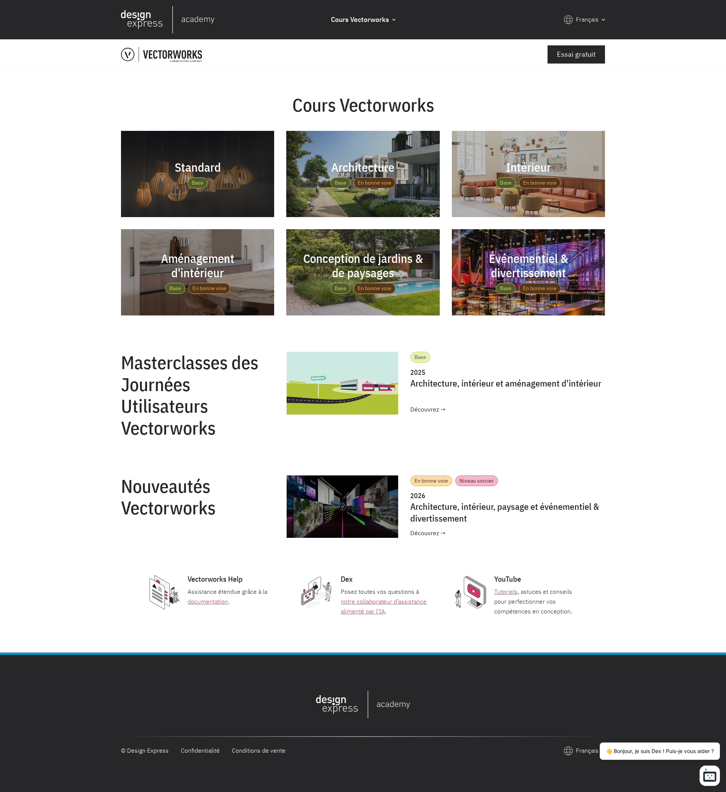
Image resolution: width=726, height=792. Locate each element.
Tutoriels (506, 591)
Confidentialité (200, 750)
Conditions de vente (258, 750)
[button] (363, 20)
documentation (208, 601)
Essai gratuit (576, 54)
